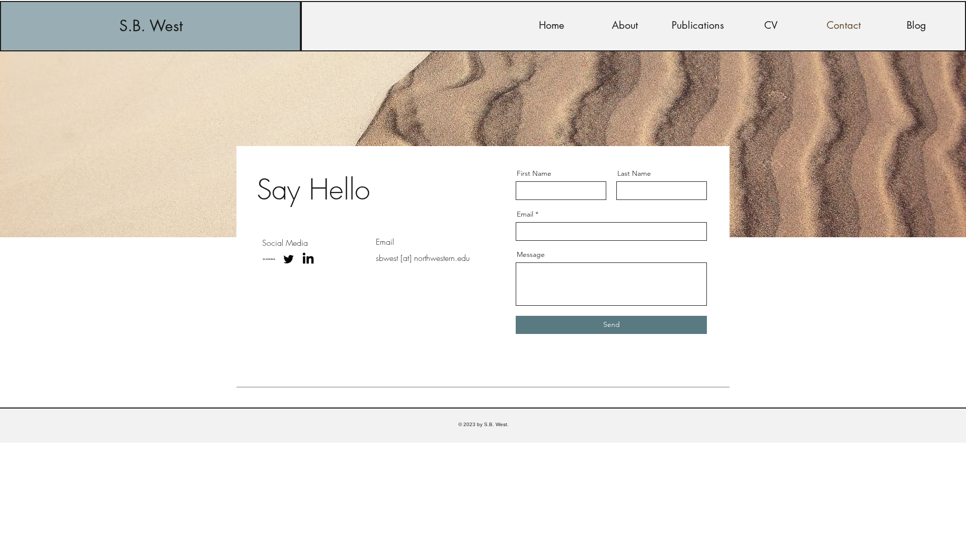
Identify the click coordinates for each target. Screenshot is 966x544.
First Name (534, 173)
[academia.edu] (269, 259)
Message (531, 254)
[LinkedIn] (308, 259)
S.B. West (151, 26)
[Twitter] (288, 259)
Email (525, 214)
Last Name (634, 173)
